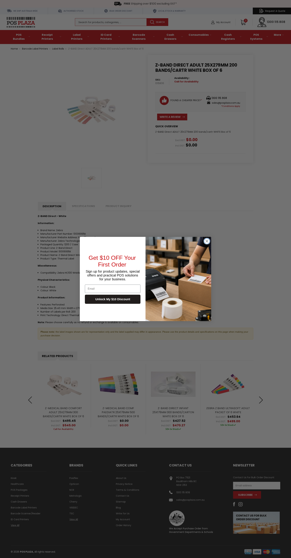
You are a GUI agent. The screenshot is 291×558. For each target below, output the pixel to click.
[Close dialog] (207, 241)
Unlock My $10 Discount (112, 299)
